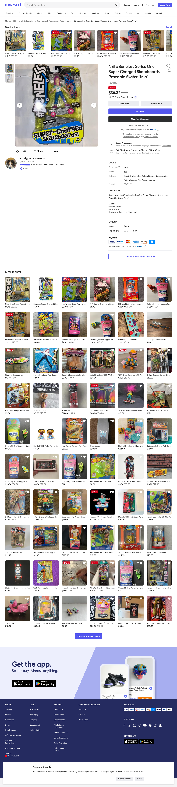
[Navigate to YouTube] (144, 725)
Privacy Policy (137, 771)
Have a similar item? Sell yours (140, 256)
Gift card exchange (13, 735)
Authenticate (35, 730)
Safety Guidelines (61, 732)
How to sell (34, 709)
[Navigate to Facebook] (124, 725)
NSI (14, 21)
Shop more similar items (88, 636)
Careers (82, 714)
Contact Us (58, 709)
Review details (124, 778)
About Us (82, 709)
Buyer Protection (61, 738)
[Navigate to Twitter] (129, 725)
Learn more (166, 145)
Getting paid (35, 725)
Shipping (33, 719)
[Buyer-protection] (135, 97)
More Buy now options (138, 125)
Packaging (34, 714)
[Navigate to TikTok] (139, 725)
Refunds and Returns (59, 749)
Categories (9, 719)
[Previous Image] (19, 105)
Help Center (59, 714)
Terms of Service (151, 136)
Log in (136, 4)
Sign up (126, 4)
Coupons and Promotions (10, 741)
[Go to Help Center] (119, 167)
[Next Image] (93, 105)
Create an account (12, 748)
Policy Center (84, 719)
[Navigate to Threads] (155, 725)
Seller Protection (60, 743)
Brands (8, 714)
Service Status (59, 719)
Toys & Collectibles (25, 21)
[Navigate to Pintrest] (150, 725)
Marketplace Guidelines (59, 726)
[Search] (116, 5)
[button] (147, 5)
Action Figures (65, 21)
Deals (7, 725)
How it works (10, 730)
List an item (165, 5)
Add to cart (156, 103)
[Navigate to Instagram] (134, 725)
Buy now (140, 111)
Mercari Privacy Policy (131, 136)
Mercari (8, 21)
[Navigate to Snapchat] (160, 725)
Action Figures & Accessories (46, 21)
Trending (8, 709)
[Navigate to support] (126, 709)
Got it (139, 778)
